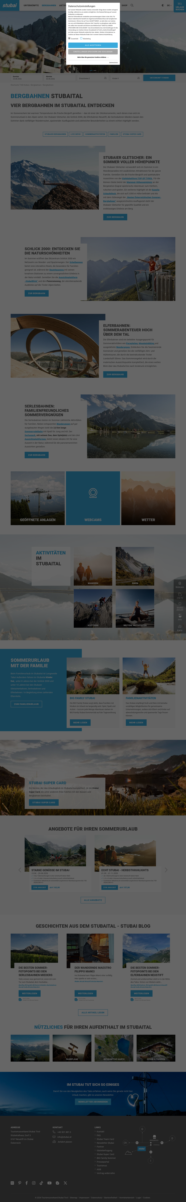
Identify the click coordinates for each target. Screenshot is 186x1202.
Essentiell (74, 39)
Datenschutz (113, 62)
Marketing (87, 39)
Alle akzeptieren (93, 45)
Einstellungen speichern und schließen (93, 52)
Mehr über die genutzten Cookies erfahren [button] (91, 57)
